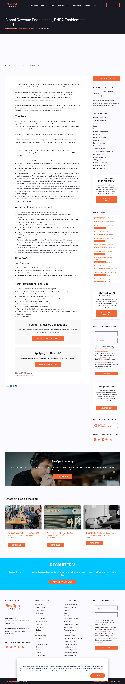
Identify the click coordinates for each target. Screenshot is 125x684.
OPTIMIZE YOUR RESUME (48, 364)
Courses (39, 652)
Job (11, 66)
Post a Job (112, 5)
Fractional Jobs (41, 616)
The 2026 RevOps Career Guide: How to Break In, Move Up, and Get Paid (101, 534)
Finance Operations (99, 165)
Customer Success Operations (103, 151)
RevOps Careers (11, 681)
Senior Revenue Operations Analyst (104, 251)
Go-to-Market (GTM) (99, 120)
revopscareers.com (101, 351)
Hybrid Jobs (40, 610)
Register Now (106, 408)
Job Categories (47, 5)
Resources (77, 5)
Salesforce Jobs (41, 621)
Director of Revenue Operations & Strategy (104, 258)
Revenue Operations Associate (103, 245)
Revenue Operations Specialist (103, 238)
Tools (38, 650)
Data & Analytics (98, 154)
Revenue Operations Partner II (103, 232)
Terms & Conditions (99, 681)
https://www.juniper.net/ (108, 93)
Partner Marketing (99, 143)
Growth (95, 123)
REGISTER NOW (62, 476)
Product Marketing (99, 146)
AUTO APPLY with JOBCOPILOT (48, 338)
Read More (16, 545)
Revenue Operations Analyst (102, 266)
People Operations (99, 168)
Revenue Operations (99, 117)
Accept (98, 675)
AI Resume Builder (42, 644)
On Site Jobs (40, 613)
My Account (98, 5)
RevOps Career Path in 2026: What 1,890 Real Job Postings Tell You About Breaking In (23, 535)
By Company (40, 627)
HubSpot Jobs (41, 619)
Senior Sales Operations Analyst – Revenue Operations (104, 218)
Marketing (96, 134)
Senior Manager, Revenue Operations (105, 272)
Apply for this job (106, 78)
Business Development (100, 132)
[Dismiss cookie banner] (104, 662)
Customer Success (99, 148)
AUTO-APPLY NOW (106, 199)
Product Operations (99, 157)
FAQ (37, 641)
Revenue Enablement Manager (103, 225)
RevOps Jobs (39, 604)
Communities (40, 655)
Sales (95, 126)
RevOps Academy (64, 5)
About (87, 5)
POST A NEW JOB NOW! (63, 582)
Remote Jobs (40, 607)
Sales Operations (98, 129)
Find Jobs (34, 5)
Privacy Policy (106, 357)
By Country (39, 630)
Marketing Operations (100, 137)
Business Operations (100, 163)
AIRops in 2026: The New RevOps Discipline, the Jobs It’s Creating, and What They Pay (61, 535)
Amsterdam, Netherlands (27, 29)
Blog (37, 647)
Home (7, 66)
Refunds (117, 681)
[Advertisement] (62, 48)
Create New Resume (106, 313)
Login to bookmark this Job (24, 375)
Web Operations (98, 160)
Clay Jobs (39, 624)
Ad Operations (98, 140)
